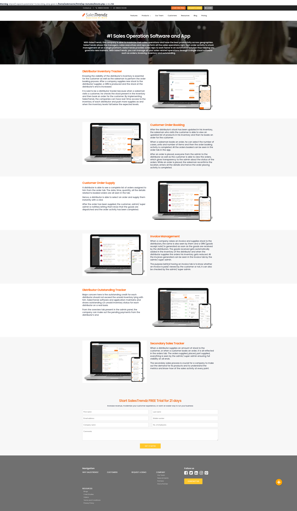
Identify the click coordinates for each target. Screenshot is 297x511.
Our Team (159, 15)
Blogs (86, 491)
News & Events (162, 478)
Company (160, 472)
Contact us (87, 8)
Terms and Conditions (92, 500)
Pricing (204, 15)
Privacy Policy (89, 503)
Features (133, 15)
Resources (185, 15)
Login (209, 8)
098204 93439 (103, 8)
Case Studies (89, 494)
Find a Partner (162, 484)
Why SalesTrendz (90, 472)
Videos (86, 497)
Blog (195, 15)
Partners (160, 481)
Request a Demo (194, 8)
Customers (172, 15)
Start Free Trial (178, 8)
